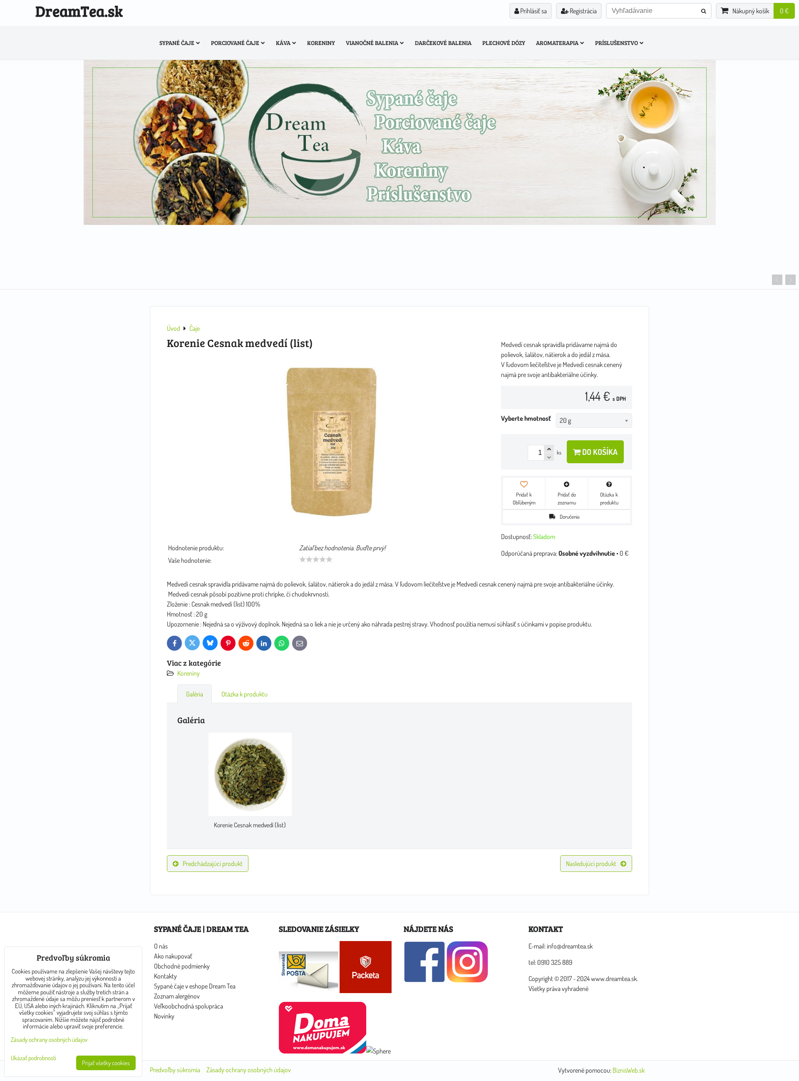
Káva (283, 43)
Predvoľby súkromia (175, 1070)
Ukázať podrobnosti (33, 1058)
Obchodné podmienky (182, 966)
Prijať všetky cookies (106, 1063)
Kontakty (165, 976)
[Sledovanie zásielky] (308, 990)
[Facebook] (424, 980)
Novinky (164, 1016)
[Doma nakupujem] (322, 1051)
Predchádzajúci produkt (213, 863)
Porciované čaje (235, 43)
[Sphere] (378, 1051)
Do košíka (599, 452)
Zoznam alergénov (177, 996)
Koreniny (321, 43)
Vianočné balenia (372, 43)
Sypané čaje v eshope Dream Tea (195, 986)
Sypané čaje (176, 43)
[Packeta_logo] (366, 990)
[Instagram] (467, 980)
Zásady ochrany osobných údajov (248, 1070)
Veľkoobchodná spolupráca (188, 1006)
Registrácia (582, 11)
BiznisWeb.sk (629, 1070)
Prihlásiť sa (533, 11)
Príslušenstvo (616, 43)
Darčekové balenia (443, 43)
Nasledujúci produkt (591, 863)
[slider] (316, 559)
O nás (161, 946)
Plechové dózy (503, 43)
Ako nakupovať (173, 956)
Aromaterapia (557, 43)
